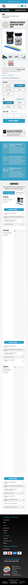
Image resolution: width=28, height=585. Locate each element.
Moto (4, 522)
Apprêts (5, 530)
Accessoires (6, 528)
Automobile (6, 520)
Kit (4, 99)
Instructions (6, 549)
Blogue (5, 543)
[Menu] (22, 6)
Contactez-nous (7, 541)
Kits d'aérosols (20, 193)
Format (5, 82)
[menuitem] (18, 6)
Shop (3, 14)
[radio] (8, 85)
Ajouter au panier (13, 121)
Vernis (5, 533)
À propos (5, 538)
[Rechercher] (18, 6)
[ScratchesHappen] (4, 6)
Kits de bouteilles (8, 193)
